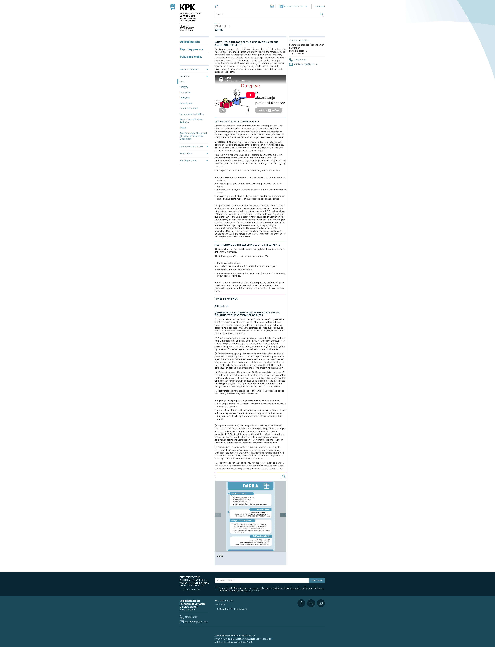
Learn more (253, 590)
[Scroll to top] (489, 632)
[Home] (216, 6)
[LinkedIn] (311, 603)
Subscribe (317, 580)
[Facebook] (301, 603)
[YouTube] (321, 603)
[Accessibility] (272, 6)
